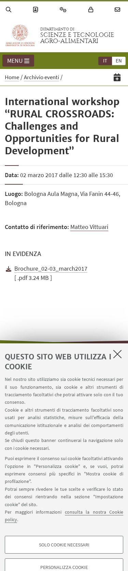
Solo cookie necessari (64, 545)
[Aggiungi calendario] (117, 77)
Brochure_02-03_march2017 (50, 268)
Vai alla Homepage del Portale (20, 35)
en (119, 60)
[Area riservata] (91, 10)
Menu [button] (15, 61)
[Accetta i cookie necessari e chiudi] (117, 353)
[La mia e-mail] (118, 10)
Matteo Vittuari (89, 227)
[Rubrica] (36, 10)
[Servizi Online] (64, 10)
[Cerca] (9, 10)
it (105, 60)
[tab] (105, 60)
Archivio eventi (41, 77)
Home (12, 77)
